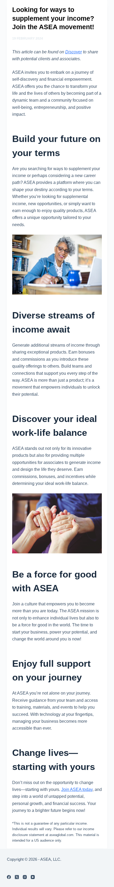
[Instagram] (25, 877)
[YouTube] (33, 877)
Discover (73, 52)
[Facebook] (9, 877)
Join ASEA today (77, 789)
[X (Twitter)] (17, 877)
